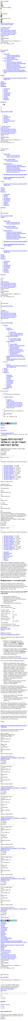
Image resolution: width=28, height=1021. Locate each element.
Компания (3, 86)
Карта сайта (4, 990)
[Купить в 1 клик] (1, 752)
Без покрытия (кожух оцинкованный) (16, 67)
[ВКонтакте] (1, 423)
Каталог (3, 51)
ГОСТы (5, 91)
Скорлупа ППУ (8, 60)
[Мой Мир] (6, 423)
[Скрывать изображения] (1, 17)
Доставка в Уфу (8, 475)
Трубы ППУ (7, 54)
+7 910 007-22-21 (8, 33)
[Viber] (10, 423)
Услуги (2, 75)
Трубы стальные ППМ (12, 59)
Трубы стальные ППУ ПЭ (13, 55)
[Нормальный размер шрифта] (2, 4)
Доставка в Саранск (9, 472)
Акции (2, 82)
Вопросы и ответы (8, 556)
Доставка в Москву (8, 465)
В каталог (3, 1018)
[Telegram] (16, 423)
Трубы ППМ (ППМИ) (9, 58)
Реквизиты (6, 99)
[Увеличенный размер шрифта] (2, 6)
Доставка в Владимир (9, 468)
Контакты (3, 102)
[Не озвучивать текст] (1, 21)
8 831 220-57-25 (8, 30)
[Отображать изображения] (1, 15)
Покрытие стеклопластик (13, 64)
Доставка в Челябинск (9, 477)
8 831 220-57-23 (8, 34)
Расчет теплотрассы (6, 950)
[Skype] (14, 423)
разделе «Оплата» (22, 658)
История (6, 90)
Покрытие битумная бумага (14, 66)
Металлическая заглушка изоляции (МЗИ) (14, 70)
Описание (6, 552)
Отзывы (6, 96)
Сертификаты (7, 92)
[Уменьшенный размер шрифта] (1, 2)
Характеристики (8, 553)
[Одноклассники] (3, 423)
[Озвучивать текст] (1, 20)
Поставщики (7, 94)
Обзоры (3, 947)
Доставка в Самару (8, 469)
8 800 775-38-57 (7, 27)
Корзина (3, 1001)
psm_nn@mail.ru (5, 38)
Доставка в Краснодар (9, 476)
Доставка (3, 83)
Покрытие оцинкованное (13, 68)
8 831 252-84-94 (8, 31)
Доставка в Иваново (9, 473)
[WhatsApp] (12, 423)
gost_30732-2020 (5, 629)
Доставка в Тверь (8, 479)
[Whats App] (4, 104)
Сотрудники (7, 95)
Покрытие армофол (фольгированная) (16, 63)
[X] (8, 423)
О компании (7, 88)
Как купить (6, 557)
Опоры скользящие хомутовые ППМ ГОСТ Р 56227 (14, 942)
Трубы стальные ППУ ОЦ (13, 56)
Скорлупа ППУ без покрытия (14, 62)
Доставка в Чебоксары (9, 471)
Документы (6, 554)
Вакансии (6, 98)
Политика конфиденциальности (9, 987)
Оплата (3, 84)
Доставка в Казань (8, 467)
